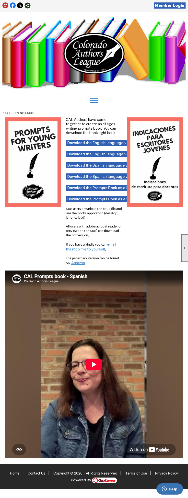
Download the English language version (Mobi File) (112, 154)
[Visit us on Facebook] (13, 5)
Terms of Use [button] (136, 473)
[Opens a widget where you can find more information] (169, 489)
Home (6, 112)
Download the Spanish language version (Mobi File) (112, 176)
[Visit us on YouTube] (5, 5)
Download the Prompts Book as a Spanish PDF (107, 199)
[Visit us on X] (20, 5)
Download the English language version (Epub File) (112, 142)
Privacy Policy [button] (166, 473)
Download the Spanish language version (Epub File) (112, 165)
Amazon (78, 263)
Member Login (169, 5)
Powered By (81, 480)
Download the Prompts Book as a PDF (100, 187)
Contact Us (36, 473)
